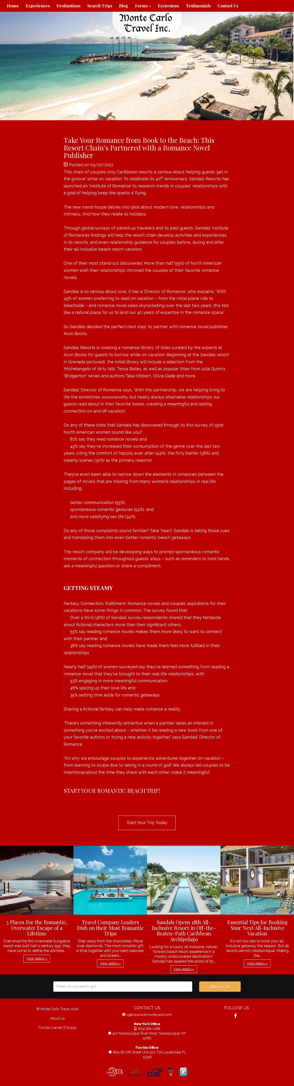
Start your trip (220, 986)
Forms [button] (142, 6)
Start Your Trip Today (147, 822)
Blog (123, 6)
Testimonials (198, 6)
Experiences (38, 6)
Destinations (68, 6)
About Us (57, 1018)
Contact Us (228, 6)
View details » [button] (36, 958)
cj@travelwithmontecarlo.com (149, 1015)
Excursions (168, 6)
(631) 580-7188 (149, 1029)
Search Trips (99, 6)
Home (13, 6)
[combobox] (122, 986)
